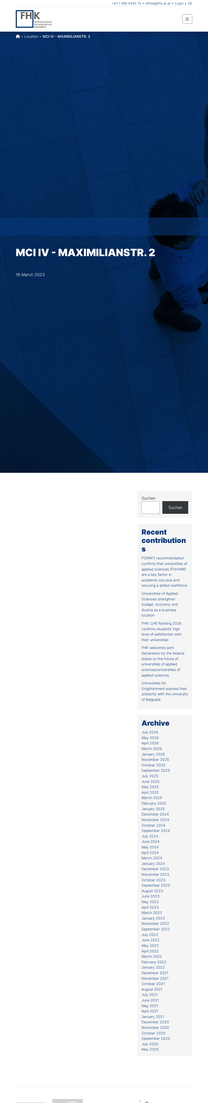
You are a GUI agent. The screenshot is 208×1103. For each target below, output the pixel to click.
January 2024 (153, 863)
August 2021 (152, 989)
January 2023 (153, 918)
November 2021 (155, 978)
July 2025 (150, 776)
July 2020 (150, 1044)
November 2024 (155, 820)
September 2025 (156, 770)
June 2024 (151, 841)
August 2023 (152, 891)
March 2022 (152, 956)
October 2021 (153, 984)
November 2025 (155, 759)
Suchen (148, 498)
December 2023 (155, 869)
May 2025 (150, 787)
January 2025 (153, 809)
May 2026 (150, 738)
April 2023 (150, 907)
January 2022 (153, 967)
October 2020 (153, 1033)
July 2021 (150, 994)
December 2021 (155, 973)
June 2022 (151, 940)
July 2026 (150, 732)
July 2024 (150, 836)
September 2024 (156, 830)
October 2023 (153, 880)
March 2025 (152, 797)
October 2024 (153, 825)
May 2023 (150, 902)
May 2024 (150, 847)
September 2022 (156, 929)
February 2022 (154, 962)
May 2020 (150, 1049)
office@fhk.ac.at (158, 3)
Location (31, 36)
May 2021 (150, 1006)
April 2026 (150, 743)
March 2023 (152, 912)
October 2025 (153, 765)
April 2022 (150, 951)
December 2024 (155, 814)
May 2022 (150, 945)
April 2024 (150, 852)
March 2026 (152, 748)
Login (179, 3)
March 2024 (152, 858)
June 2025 (150, 781)
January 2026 (153, 754)
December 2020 (155, 1022)
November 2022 (155, 923)
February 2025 (154, 803)
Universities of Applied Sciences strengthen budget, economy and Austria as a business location (160, 604)
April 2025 (150, 792)
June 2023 (151, 896)
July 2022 (150, 934)
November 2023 (155, 874)
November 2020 (155, 1027)
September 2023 (156, 885)
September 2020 (156, 1038)
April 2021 (150, 1011)
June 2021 (150, 1000)
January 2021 (153, 1016)
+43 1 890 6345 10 (126, 3)
